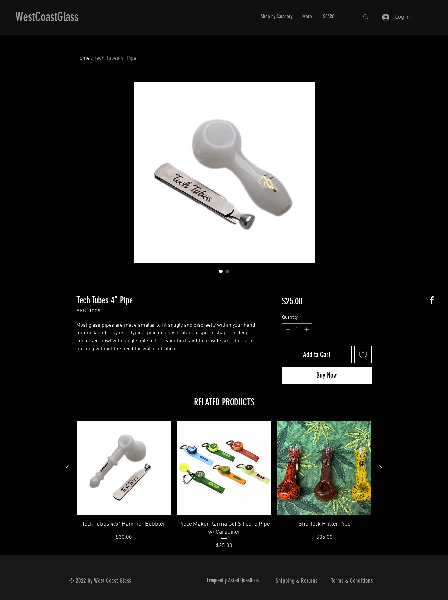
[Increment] (307, 329)
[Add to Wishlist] (363, 354)
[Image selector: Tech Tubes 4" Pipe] (220, 271)
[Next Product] (381, 467)
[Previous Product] (67, 467)
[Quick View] (124, 468)
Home (83, 58)
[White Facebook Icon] (432, 300)
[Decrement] (287, 329)
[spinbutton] (297, 329)
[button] (420, 13)
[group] (224, 485)
